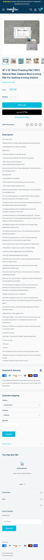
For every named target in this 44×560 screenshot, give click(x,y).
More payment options (22, 117)
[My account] (35, 9)
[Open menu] (3, 10)
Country (4, 400)
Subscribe (9, 528)
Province (5, 410)
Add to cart (22, 105)
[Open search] (31, 9)
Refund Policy (6, 444)
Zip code (5, 420)
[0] (39, 9)
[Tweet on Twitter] (35, 124)
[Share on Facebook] (27, 124)
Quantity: (5, 97)
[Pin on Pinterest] (31, 124)
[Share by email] (40, 124)
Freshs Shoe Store (8, 82)
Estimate (9, 434)
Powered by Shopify (7, 555)
